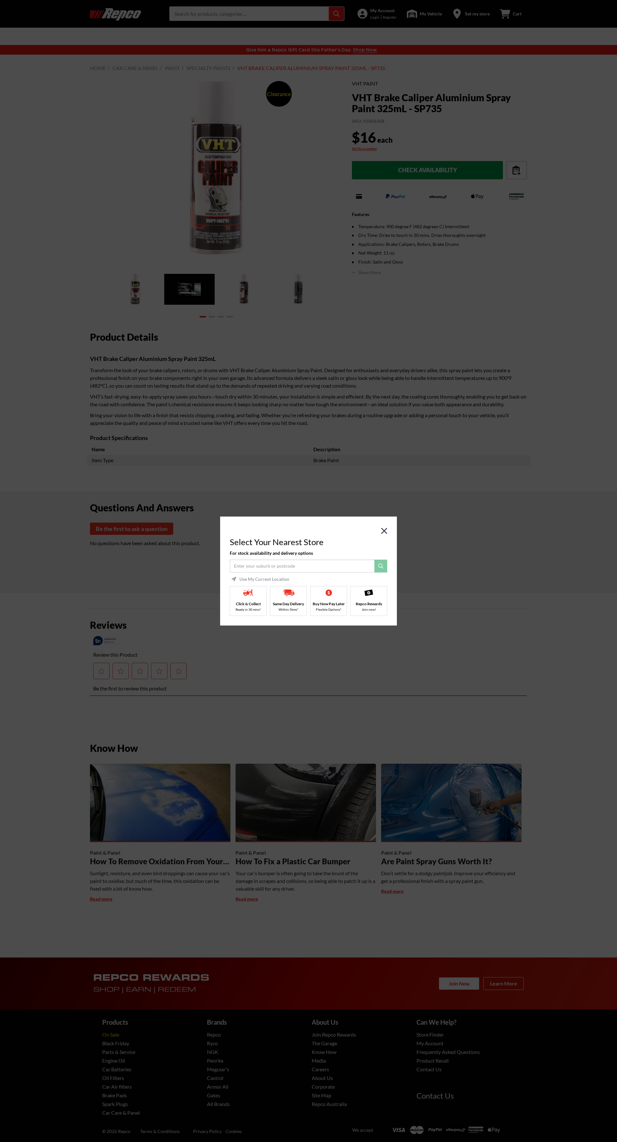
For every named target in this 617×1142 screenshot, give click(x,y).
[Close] (384, 531)
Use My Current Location (264, 579)
